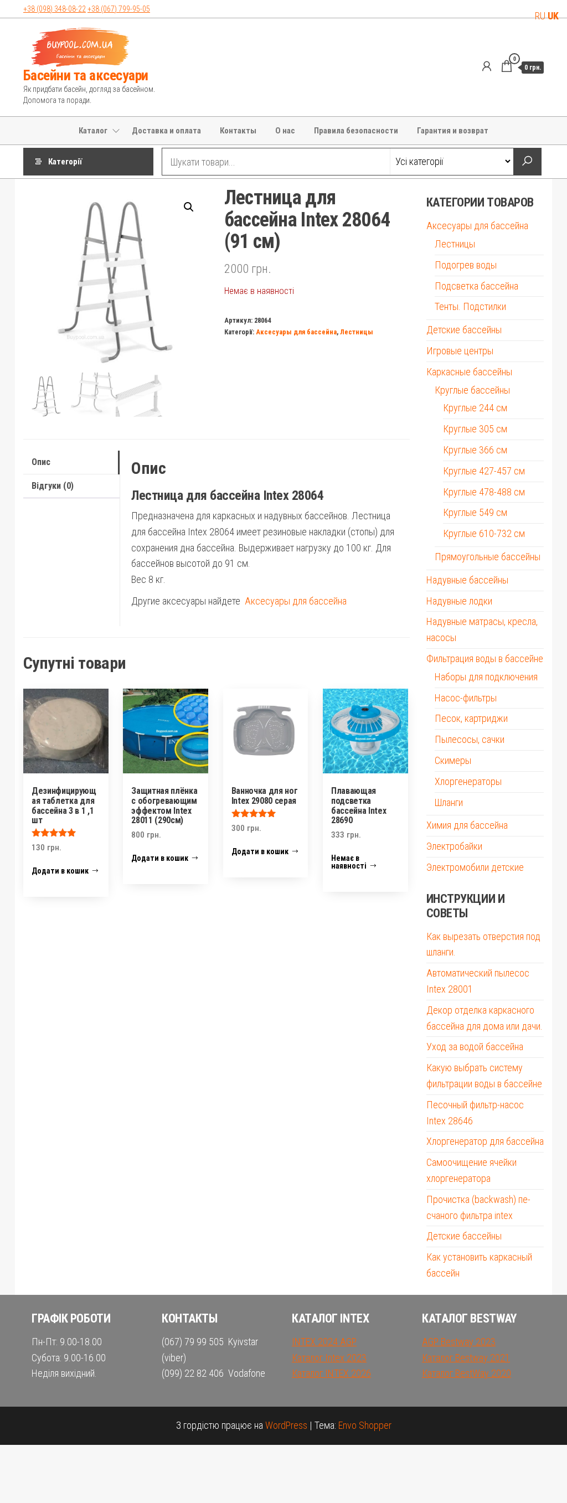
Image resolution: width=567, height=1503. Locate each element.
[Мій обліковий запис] (487, 66)
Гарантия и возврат (452, 131)
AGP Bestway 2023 (459, 1341)
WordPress (286, 1425)
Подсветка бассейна (476, 286)
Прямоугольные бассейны (487, 556)
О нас (285, 131)
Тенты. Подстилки (470, 306)
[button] (189, 207)
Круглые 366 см (475, 450)
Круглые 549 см (475, 512)
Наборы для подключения (486, 677)
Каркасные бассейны (469, 372)
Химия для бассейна (467, 825)
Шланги (449, 802)
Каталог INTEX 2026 (331, 1373)
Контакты (238, 131)
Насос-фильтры (466, 698)
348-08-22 (54, 8)
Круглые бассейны (472, 390)
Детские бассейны (464, 329)
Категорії (65, 162)
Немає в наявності (349, 862)
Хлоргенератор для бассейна (485, 1141)
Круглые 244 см (475, 408)
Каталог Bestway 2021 (466, 1357)
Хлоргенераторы (468, 781)
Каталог (93, 131)
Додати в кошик (60, 870)
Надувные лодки (459, 601)
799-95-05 (118, 8)
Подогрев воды (466, 265)
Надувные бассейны (467, 580)
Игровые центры (459, 351)
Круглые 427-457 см (484, 471)
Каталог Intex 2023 (329, 1357)
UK (553, 16)
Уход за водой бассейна (474, 1046)
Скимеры (453, 760)
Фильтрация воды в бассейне (484, 658)
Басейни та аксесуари (85, 75)
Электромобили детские (475, 867)
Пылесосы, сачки (469, 739)
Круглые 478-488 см (484, 492)
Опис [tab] (41, 462)
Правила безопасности (356, 131)
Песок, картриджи (471, 718)
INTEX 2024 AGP (324, 1341)
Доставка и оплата (166, 131)
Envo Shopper (364, 1425)
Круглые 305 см (475, 429)
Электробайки (454, 846)
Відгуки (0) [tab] (53, 486)
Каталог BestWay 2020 (466, 1373)
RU (540, 16)
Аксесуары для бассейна (296, 332)
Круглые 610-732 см (484, 533)
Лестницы (356, 332)
